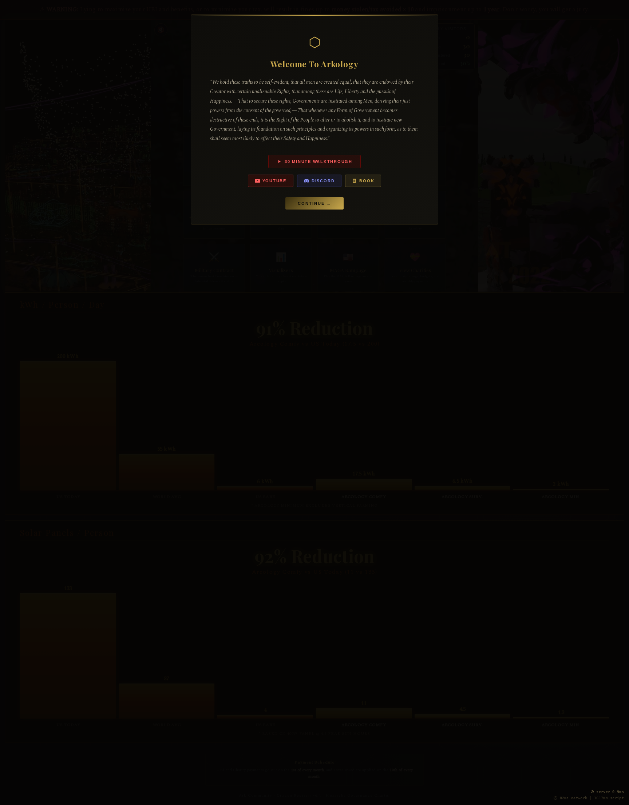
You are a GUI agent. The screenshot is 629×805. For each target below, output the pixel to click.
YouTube (274, 181)
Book (366, 181)
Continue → (314, 203)
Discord (323, 181)
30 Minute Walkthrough (318, 161)
